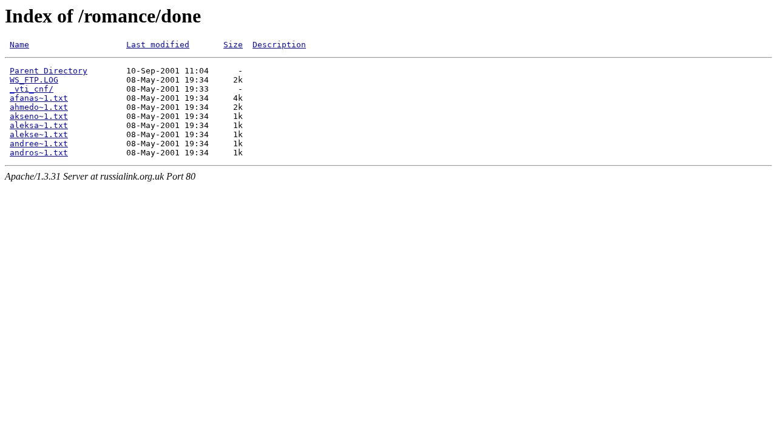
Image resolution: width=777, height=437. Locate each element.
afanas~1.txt (39, 98)
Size (233, 44)
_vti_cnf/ (31, 88)
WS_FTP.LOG (34, 79)
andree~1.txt (39, 143)
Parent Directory (48, 70)
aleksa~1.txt (39, 125)
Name (19, 44)
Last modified (157, 44)
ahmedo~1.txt (39, 107)
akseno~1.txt (39, 116)
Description (279, 44)
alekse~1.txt (39, 134)
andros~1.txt (39, 152)
